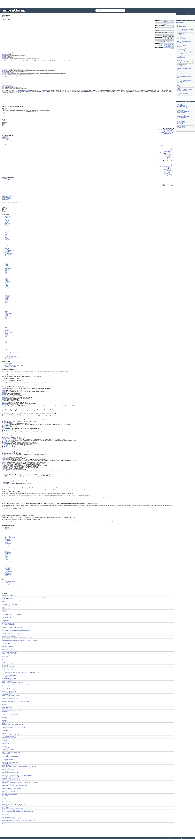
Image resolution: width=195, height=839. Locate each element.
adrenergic (7, 542)
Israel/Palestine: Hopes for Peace (183, 94)
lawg (168, 44)
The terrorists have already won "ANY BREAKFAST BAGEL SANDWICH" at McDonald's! (20, 782)
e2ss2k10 (172, 46)
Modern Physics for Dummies (8, 718)
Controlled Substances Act (10, 566)
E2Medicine (172, 44)
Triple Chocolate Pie (6, 795)
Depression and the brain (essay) (8, 636)
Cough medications (167, 171)
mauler (3, 713)
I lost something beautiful (7, 681)
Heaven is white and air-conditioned (9, 666)
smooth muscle (8, 536)
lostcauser (183, 110)
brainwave (7, 221)
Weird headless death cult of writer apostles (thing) (12, 805)
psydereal (7, 248)
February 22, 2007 (5, 656)
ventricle (6, 546)
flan (2, 659)
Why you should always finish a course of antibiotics (12, 816)
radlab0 (6, 225)
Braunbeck (7, 312)
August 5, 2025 (171, 48)
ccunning (7, 267)
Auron (6, 300)
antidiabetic (7, 195)
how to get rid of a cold (9, 560)
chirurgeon (9, 91)
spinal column (168, 156)
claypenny (7, 278)
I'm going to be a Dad (6, 688)
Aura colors (4, 611)
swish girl (7, 296)
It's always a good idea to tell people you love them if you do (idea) (15, 701)
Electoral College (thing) (7, 649)
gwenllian (3, 56)
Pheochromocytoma (167, 169)
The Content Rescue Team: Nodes (12, 355)
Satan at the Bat (5, 750)
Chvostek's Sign (8, 574)
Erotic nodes (4, 650)
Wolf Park (78, 90)
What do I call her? (5, 807)
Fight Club (179, 43)
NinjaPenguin (7, 303)
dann (6, 247)
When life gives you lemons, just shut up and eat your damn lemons (15, 810)
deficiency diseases (6, 634)
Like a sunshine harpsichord (182, 64)
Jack (6, 331)
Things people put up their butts (8, 791)
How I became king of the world (8, 669)
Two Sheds (7, 305)
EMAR (6, 588)
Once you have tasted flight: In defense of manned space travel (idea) (16, 734)
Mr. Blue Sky (179, 60)
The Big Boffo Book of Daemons (8, 763)
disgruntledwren (8, 246)
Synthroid (7, 144)
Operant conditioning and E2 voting (9, 737)
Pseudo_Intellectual (9, 253)
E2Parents (161, 44)
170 (173, 26)
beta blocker (7, 570)
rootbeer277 (4, 474)
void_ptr (6, 340)
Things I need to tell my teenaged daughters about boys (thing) (14, 789)
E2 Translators (8, 358)
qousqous (7, 277)
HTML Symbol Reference (10, 581)
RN (10, 90)
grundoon (4, 391)
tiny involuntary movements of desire (9, 794)
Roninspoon (7, 260)
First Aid (6, 531)
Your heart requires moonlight (183, 40)
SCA (161, 90)
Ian (138, 90)
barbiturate (169, 165)
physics (58, 522)
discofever (7, 256)
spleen (25, 495)
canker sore (7, 564)
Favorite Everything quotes (7, 655)
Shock (169, 155)
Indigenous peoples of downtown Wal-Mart (10, 695)
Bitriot (3, 378)
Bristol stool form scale (6, 617)
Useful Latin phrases (6, 800)
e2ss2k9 (172, 45)
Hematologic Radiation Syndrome (12, 550)
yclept (6, 327)
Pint (5, 308)
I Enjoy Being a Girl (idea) (7, 679)
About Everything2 (180, 22)
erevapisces (7, 249)
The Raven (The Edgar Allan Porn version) (10, 778)
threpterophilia (5, 792)
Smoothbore (179, 56)
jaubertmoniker (7, 415)
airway (52, 487)
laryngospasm (66, 489)
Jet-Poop (183, 119)
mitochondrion (5, 717)
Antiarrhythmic (8, 196)
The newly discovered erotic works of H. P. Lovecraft (12, 776)
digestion (7, 554)
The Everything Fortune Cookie (8, 769)
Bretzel (169, 172)
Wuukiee (6, 217)
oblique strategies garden (7, 733)
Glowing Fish (184, 107)
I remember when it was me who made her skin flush (12, 682)
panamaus (7, 298)
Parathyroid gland (167, 173)
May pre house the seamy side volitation (10, 714)
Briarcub (6, 280)
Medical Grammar (5, 716)
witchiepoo (7, 229)
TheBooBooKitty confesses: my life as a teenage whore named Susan (16, 785)
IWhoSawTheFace (8, 332)
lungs (21, 549)
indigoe (6, 321)
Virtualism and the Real (6, 801)
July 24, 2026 (179, 25)
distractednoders (159, 45)
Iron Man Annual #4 (181, 50)
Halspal (3, 52)
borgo (6, 284)
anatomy (48, 522)
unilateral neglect (167, 149)
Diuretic (169, 157)
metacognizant (8, 241)
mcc (5, 218)
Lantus (169, 167)
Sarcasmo (7, 274)
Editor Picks (179, 70)
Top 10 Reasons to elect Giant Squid (165, 129)
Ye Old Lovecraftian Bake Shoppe (9, 817)
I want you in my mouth (6, 685)
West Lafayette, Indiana (45, 90)
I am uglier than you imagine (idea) (9, 678)
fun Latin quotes (5, 660)
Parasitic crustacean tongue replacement (10, 739)
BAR (6, 244)
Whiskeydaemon (4, 85)
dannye (3, 409)
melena (6, 559)
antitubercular (5, 179)
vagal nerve (40, 487)
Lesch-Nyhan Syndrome (7, 707)
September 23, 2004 (6, 178)
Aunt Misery (4, 610)
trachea (24, 491)
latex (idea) (4, 704)
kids (130, 90)
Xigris (170, 158)
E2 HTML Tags (8, 582)
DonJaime (3, 60)
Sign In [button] (186, 14)
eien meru (7, 287)
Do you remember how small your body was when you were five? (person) (17, 637)
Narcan (3, 723)
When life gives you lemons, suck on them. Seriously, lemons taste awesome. (17, 811)
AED (170, 168)
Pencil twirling (4, 740)
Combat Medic (5, 626)
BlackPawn (3, 69)
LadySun (6, 238)
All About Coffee (180, 54)
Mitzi (6, 335)
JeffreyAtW (4, 402)
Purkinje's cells (8, 539)
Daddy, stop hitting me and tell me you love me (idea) (12, 633)
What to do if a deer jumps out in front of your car (163, 189)
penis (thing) (4, 742)
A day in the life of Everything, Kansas (9, 595)
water (5, 427)
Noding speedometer (6, 730)
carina (56, 493)
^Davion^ (4, 371)
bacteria (3, 613)
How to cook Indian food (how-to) (8, 673)
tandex (6, 276)
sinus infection (8, 552)
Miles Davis (179, 85)
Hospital (28, 90)
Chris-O (6, 237)
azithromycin (7, 568)
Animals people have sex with (167, 132)
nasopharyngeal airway (166, 166)
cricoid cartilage (35, 493)
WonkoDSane (8, 224)
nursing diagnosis (167, 151)
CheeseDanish (8, 254)
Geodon (3, 662)
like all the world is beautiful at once (184, 59)
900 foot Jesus (180, 37)
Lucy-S (6, 311)
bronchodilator (168, 160)
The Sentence (179, 46)
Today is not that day (9, 530)
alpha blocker (7, 565)
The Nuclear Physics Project (10, 356)
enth (6, 233)
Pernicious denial (5, 743)
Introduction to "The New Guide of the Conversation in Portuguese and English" (18, 697)
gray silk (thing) (5, 665)
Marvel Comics (180, 73)
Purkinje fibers (8, 540)
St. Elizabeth (23, 90)
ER (19, 90)
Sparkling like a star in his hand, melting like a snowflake (13, 758)
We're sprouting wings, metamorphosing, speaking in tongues (14, 804)
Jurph (6, 319)
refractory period (8, 548)
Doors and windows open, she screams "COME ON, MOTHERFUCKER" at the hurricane (20, 640)
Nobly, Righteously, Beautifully (8, 729)
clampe (6, 334)
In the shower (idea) (6, 694)
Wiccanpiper (7, 263)
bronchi (60, 493)
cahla (6, 316)
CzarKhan (7, 220)
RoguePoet (7, 320)
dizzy (6, 317)
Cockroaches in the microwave (8, 623)
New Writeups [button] (186, 101)
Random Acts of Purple (6, 747)
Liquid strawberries (6, 708)
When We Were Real (181, 33)
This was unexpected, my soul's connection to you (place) (88, 96)
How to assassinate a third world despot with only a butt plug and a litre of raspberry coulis (20, 672)
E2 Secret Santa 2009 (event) (8, 646)
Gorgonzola (4, 395)
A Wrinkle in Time (180, 75)
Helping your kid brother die (7, 668)
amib (6, 283)
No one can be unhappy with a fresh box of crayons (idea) (13, 727)
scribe (6, 337)
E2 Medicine (7, 354)
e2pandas (165, 45)
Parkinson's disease (167, 188)
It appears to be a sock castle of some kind (10, 698)
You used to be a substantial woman (9, 821)
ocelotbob (4, 373)
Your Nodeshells (5, 823)
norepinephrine (8, 553)
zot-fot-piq (7, 273)
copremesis (168, 163)
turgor (170, 174)
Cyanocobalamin (5, 631)
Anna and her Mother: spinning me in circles (11, 604)
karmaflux (7, 232)
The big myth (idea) (6, 765)
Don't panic (4, 639)
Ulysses (6, 258)
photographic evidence (8, 86)
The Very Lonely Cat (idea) (7, 784)
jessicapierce (7, 231)
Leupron (6, 575)
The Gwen (6, 384)
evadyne (6, 301)
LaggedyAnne (8, 281)
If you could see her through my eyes (9, 691)
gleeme (12, 250)
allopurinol (4, 601)
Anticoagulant (5, 136)
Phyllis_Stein (7, 245)
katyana (6, 318)
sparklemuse (7, 292)
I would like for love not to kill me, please (185, 52)
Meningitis (169, 150)
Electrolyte (169, 154)
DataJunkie (7, 304)
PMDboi (6, 219)
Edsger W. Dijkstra (180, 82)
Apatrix (6, 279)
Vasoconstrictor (8, 535)
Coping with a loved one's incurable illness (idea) (12, 627)
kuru (2, 702)
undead (3, 405)
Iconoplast (7, 242)
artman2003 (7, 324)
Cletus (5, 453)
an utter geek (97, 91)
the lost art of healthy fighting (182, 28)
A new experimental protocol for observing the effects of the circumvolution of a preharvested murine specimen (24, 597)
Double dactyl (4, 642)
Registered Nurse (8, 567)
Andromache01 (8, 310)
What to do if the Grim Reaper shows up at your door (12, 808)
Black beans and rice (181, 49)
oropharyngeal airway (12, 487)
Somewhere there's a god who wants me (10, 756)
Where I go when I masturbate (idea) (9, 813)
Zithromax (169, 159)
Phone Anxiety (180, 104)
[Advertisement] (97, 3)
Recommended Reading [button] (186, 20)
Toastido (6, 222)
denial (6, 558)
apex (6, 549)
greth (6, 302)
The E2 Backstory (5, 768)
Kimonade (7, 252)
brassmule (7, 293)
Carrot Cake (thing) (6, 620)
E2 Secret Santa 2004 (168, 131)
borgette (6, 285)
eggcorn (3, 647)
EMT (59, 90)
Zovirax (169, 161)
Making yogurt (4, 711)
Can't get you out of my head (182, 45)
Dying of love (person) (6, 643)
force (47, 495)
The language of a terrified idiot (8, 773)
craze (6, 326)
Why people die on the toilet (10, 528)
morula (6, 533)
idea (178, 112)
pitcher (6, 240)
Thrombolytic (168, 170)
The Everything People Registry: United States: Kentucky (16, 585)
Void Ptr (6, 314)
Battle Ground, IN (85, 90)
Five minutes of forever (6, 658)
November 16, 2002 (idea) (7, 731)
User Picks (178, 23)
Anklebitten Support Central (7, 602)
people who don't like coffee (182, 38)
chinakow (7, 255)
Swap (6, 288)
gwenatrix (145, 90)
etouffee (3, 374)
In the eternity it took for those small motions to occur (12, 692)
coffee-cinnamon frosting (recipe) (8, 624)
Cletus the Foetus (8, 268)
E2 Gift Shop (4, 645)
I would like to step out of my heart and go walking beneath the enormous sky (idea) (19, 687)
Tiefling (6, 294)
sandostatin (7, 572)
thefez (6, 230)
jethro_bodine (8, 239)
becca (6, 266)
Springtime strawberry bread (7, 759)
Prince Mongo (179, 65)
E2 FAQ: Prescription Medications (12, 357)
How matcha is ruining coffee (183, 48)
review (178, 107)
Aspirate (3, 607)
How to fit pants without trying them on (9, 675)
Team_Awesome (167, 46)
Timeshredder (8, 295)
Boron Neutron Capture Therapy (11, 534)
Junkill (6, 325)
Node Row (7, 589)
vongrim (184, 105)
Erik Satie (179, 34)
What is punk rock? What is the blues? (184, 92)
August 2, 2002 (5, 181)
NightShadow (7, 223)
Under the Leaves (180, 36)
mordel (6, 299)
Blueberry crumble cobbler (10, 366)
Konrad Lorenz (8, 576)
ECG (6, 538)
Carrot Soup (4, 621)
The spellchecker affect (6, 781)
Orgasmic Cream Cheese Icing (18, 365)
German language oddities (7, 663)
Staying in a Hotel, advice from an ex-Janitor (11, 762)
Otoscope (7, 527)
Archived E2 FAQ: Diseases (7, 605)
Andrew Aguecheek (9, 309)
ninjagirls (165, 44)
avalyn (6, 235)
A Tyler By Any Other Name (182, 93)
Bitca (6, 226)
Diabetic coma (168, 164)
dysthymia (7, 551)
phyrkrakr (7, 328)
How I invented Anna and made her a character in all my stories (184, 90)
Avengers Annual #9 (181, 53)
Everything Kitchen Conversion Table (9, 652)
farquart (6, 264)
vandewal (7, 282)
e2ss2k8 (168, 45)
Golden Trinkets (8, 584)
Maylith (3, 388)
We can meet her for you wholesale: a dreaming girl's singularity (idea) (16, 802)
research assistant (71, 90)
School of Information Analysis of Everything (11, 752)
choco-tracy (7, 323)
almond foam (7, 364)
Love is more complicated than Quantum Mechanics (12, 710)
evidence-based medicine (10, 537)
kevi (135, 90)
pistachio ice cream (9, 363)
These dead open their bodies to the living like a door (13, 788)
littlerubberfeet (5, 403)
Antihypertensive (8, 140)
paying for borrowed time (182, 66)
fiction (178, 110)
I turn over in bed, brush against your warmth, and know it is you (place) (16, 684)
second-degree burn (6, 753)
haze (3, 398)
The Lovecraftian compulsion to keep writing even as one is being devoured (17, 775)
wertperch (183, 112)
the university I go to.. (21, 522)
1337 (4, 206)
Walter (6, 236)
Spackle (6, 234)
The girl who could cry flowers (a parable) (10, 772)
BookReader (4, 481)
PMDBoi (3, 382)
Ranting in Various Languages (8, 749)
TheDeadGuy (3, 54)
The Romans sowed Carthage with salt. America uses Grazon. (185, 30)
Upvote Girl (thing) (5, 798)
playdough (4, 744)
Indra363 (6, 315)
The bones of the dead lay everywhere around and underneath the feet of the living (19, 766)
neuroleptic (7, 544)
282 (173, 31)
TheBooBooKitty (8, 251)
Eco (2, 465)
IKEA (178, 72)
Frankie (6, 269)
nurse (6, 541)
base (10, 549)
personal (179, 105)
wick (3, 462)
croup (6, 557)
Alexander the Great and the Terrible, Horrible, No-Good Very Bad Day (16, 600)
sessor (6, 342)
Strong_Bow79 (8, 216)
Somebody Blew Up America (182, 78)
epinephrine (7, 545)
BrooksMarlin (7, 290)
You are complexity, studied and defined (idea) (11, 818)
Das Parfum (168, 153)
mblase (6, 329)
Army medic (64, 90)
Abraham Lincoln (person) (7, 598)
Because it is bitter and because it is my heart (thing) (12, 614)
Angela (6, 333)
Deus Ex (178, 86)
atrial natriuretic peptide (6, 608)
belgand (6, 261)
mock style (7, 297)
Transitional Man (8, 313)
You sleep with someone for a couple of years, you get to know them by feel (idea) (18, 820)
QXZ (6, 272)
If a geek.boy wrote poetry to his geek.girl (10, 689)
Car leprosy (4, 618)
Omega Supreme (180, 31)
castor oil (6, 556)
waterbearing (16, 91)
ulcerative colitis (8, 561)
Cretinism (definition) (6, 629)
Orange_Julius (8, 262)
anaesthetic (7, 139)
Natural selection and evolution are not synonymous (12, 724)
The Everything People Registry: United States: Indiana (16, 587)
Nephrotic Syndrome (6, 726)
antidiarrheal (5, 180)
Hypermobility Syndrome (7, 676)
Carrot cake (7, 365)
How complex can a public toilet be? (9, 182)
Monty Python (4, 720)
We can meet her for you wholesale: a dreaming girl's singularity (184, 81)
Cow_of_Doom (8, 227)
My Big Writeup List (6, 721)
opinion (178, 117)
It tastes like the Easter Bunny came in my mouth (11, 700)
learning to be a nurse (9, 562)
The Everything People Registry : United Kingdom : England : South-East (17, 771)
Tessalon (7, 137)
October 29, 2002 (169, 130)
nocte (6, 271)
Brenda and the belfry (6, 616)
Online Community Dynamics (8, 736)
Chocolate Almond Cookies (165, 152)
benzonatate (7, 141)
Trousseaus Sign (8, 573)
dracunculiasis (168, 148)
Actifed (6, 529)
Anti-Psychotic (8, 543)
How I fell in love (5, 671)
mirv (2, 384)
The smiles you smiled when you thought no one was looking (14, 779)
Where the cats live (5, 814)
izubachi (6, 289)
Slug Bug (178, 84)
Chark (5, 418)
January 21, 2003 (169, 133)
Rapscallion (3, 57)
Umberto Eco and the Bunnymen (8, 797)
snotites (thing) (5, 755)
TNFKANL (7, 250)
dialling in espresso (181, 57)
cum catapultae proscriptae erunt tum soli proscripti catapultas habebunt (16, 630)
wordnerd (7, 330)
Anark (6, 257)
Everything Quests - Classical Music (9, 653)
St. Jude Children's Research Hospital (9, 760)
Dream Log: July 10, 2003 (10, 143)
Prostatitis (4, 746)
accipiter (6, 265)
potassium (74, 495)
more (185, 129)
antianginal (7, 138)
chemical (66, 495)
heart (17, 549)
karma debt (7, 270)
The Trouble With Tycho (181, 26)
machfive (6, 307)
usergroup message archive (10, 583)
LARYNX (29, 493)
